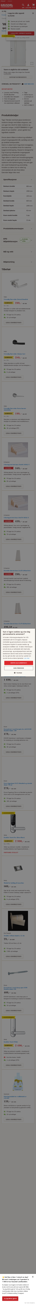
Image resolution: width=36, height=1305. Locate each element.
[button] (18, 673)
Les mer (27, 658)
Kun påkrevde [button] (19, 668)
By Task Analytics (30, 1303)
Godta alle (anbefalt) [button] (18, 663)
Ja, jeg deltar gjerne (10, 1298)
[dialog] (18, 652)
